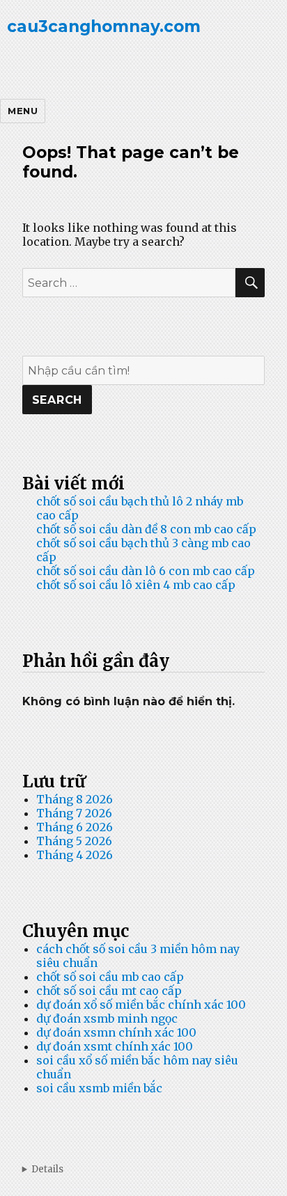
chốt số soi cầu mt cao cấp (109, 991)
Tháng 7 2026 (74, 813)
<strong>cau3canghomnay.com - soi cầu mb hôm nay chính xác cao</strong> (143, 1169)
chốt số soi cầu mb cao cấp (110, 977)
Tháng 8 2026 (74, 799)
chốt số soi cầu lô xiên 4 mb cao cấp (135, 585)
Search (57, 400)
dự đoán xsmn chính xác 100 (116, 1032)
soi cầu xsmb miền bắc (99, 1088)
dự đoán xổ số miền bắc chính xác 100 (141, 1005)
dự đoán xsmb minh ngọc (107, 1018)
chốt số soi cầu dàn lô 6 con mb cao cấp (145, 571)
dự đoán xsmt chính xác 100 (114, 1046)
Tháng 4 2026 (74, 855)
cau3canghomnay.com (104, 26)
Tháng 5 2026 (74, 841)
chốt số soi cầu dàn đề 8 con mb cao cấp (146, 529)
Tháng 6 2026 (74, 827)
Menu (23, 110)
